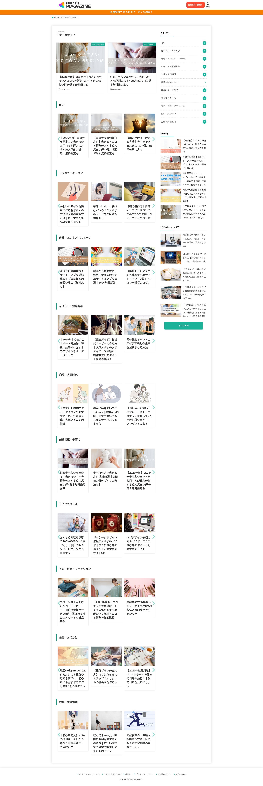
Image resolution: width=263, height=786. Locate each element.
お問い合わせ (181, 774)
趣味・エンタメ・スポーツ (173, 59)
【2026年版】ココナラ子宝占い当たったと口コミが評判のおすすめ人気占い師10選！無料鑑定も (194, 212)
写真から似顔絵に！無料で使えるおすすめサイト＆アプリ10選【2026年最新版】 (194, 195)
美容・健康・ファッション (173, 106)
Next (153, 139)
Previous (59, 139)
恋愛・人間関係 (168, 74)
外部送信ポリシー (165, 774)
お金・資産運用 (168, 122)
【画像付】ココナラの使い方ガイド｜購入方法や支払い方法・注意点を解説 (194, 146)
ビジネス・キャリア (170, 51)
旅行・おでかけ (168, 114)
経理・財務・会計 (169, 82)
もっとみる (183, 325)
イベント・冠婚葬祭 (170, 66)
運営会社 (128, 774)
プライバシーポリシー (145, 774)
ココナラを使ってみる (112, 774)
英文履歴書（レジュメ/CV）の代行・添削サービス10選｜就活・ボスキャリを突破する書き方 (194, 179)
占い (63, 17)
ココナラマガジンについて (89, 774)
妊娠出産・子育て (169, 90)
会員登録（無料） (195, 5)
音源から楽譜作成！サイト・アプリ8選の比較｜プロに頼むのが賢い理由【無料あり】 (194, 162)
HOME (56, 17)
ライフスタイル (168, 98)
